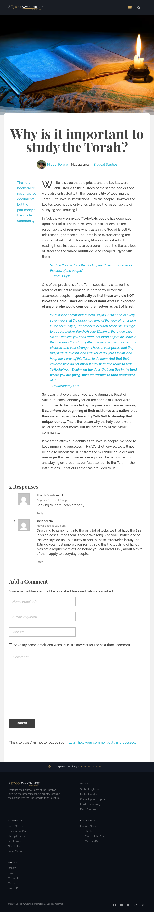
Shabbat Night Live (90, 789)
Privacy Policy (15, 888)
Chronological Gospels (92, 799)
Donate (12, 868)
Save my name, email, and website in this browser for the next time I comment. (73, 645)
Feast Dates (14, 841)
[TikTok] (136, 905)
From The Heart (88, 809)
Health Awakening (90, 804)
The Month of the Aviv (92, 836)
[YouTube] (122, 905)
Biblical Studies (105, 164)
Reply (40, 513)
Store (11, 873)
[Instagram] (129, 905)
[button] (129, 7)
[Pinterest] (143, 905)
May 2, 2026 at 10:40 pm (51, 525)
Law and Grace (88, 826)
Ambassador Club (17, 831)
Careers (12, 883)
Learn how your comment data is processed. (102, 742)
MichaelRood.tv (88, 794)
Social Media (15, 851)
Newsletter (14, 846)
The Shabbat (87, 831)
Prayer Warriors (16, 826)
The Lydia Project (17, 836)
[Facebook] (114, 905)
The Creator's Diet (90, 841)
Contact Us (14, 878)
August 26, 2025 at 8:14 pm (53, 500)
